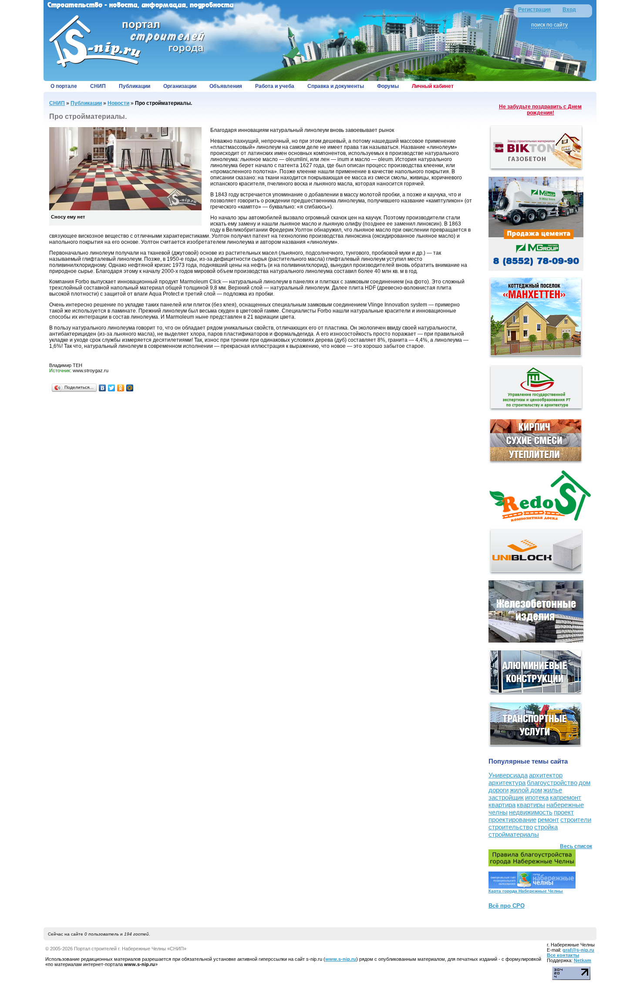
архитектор (546, 775)
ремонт (548, 819)
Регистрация (534, 10)
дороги (498, 790)
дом (584, 782)
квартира (501, 804)
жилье (552, 790)
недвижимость (530, 812)
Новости (118, 103)
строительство (510, 827)
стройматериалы (513, 834)
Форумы (388, 86)
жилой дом (526, 790)
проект (564, 812)
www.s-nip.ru (340, 959)
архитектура (506, 782)
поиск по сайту (549, 25)
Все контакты (563, 955)
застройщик (506, 797)
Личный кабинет (433, 86)
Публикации (134, 86)
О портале (64, 86)
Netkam (582, 960)
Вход (569, 10)
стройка (546, 827)
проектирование (512, 819)
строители (575, 819)
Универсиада (508, 775)
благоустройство (552, 782)
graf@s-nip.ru (578, 950)
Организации (179, 86)
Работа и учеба (274, 86)
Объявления (225, 86)
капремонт (565, 797)
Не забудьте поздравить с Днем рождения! (540, 110)
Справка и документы (335, 86)
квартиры (531, 804)
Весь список (576, 846)
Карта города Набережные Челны (525, 891)
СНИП (98, 86)
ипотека (537, 797)
